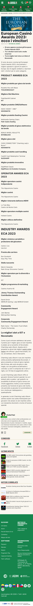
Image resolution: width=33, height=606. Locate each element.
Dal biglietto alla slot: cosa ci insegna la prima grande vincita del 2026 (18, 476)
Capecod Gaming (6, 556)
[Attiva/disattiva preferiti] (30, 2)
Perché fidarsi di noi (7, 531)
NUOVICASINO (4, 13)
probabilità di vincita (26, 604)
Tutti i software (5, 559)
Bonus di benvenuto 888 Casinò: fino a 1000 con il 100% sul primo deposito (17, 466)
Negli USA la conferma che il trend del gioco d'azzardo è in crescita (17, 497)
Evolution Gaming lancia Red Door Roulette (19, 486)
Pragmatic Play (5, 553)
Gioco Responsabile (23, 550)
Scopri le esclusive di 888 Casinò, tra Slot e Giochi (18, 460)
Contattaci (4, 534)
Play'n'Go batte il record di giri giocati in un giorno (19, 502)
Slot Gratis (20, 9)
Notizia (10, 13)
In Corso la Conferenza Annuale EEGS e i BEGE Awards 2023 (18, 492)
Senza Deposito (4, 9)
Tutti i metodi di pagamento (22, 529)
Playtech (3, 544)
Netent (3, 550)
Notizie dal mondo (14, 43)
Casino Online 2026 (13, 9)
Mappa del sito (5, 537)
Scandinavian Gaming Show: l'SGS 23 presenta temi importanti (17, 507)
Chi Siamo (4, 525)
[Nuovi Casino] (12, 3)
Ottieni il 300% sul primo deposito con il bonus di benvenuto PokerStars (18, 471)
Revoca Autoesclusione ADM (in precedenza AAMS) (24, 554)
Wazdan (3, 547)
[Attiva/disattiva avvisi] (22, 2)
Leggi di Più (27, 432)
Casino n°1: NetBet (28, 9)
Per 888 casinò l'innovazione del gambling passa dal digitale (18, 455)
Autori (3, 528)
